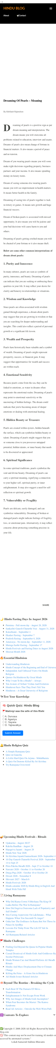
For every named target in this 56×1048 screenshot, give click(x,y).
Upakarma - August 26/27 (18, 842)
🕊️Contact (21, 16)
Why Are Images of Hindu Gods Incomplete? (27, 998)
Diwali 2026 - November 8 (18, 876)
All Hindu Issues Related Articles (22, 976)
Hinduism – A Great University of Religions (27, 690)
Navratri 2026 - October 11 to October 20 (25, 869)
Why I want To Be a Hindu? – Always (23, 680)
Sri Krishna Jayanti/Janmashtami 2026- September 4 (30, 856)
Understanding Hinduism (18, 664)
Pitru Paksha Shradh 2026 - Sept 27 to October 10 (29, 866)
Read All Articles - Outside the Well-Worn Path (28, 1008)
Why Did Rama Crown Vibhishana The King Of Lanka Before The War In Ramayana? (28, 903)
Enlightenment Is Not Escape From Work (25, 995)
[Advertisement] (28, 55)
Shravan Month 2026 (15, 651)
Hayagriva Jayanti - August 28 (20, 849)
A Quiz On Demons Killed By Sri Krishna (26, 761)
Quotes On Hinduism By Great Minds (24, 677)
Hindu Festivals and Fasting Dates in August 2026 (29, 648)
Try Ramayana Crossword (18, 764)
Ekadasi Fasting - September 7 (20, 635)
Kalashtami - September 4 (18, 631)
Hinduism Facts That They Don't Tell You (25, 687)
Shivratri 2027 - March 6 (17, 879)
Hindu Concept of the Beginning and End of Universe (31, 667)
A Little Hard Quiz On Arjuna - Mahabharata (27, 758)
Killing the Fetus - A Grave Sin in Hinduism (27, 973)
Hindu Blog (14, 8)
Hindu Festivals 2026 (16, 882)
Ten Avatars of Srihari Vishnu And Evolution (27, 683)
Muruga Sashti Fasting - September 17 (24, 645)
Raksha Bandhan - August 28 (19, 846)
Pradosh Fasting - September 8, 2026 (23, 638)
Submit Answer (13, 733)
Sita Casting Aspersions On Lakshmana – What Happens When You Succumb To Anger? (28, 916)
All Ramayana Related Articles (20, 934)
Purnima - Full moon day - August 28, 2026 (26, 625)
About (6, 16)
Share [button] (46, 605)
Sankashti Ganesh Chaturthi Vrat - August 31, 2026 (30, 628)
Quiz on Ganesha (14, 754)
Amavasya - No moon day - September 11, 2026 (28, 641)
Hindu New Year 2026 (16, 852)
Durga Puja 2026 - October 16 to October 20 (27, 872)
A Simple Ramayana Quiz (18, 751)
